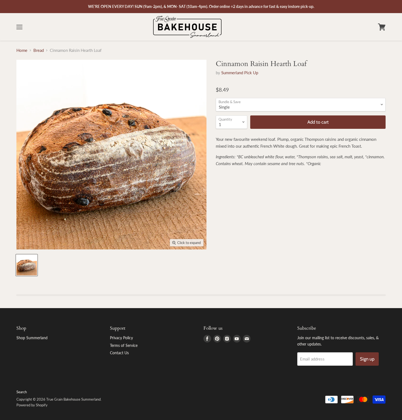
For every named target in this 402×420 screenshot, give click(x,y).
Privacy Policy (121, 337)
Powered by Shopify (32, 405)
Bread (38, 50)
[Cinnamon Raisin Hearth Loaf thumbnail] (26, 265)
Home (21, 50)
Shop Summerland (32, 337)
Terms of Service (124, 345)
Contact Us (119, 352)
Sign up (367, 359)
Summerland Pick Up (239, 72)
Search (21, 392)
